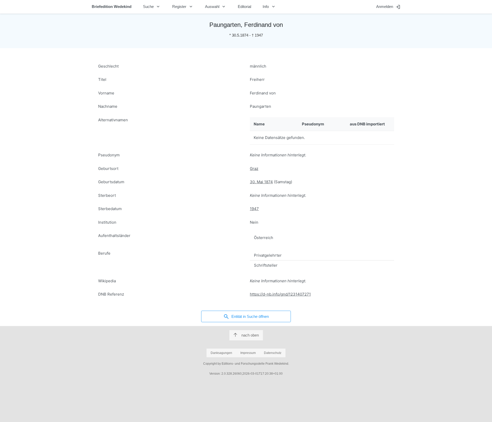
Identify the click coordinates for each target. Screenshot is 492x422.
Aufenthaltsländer (114, 235)
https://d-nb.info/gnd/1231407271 (280, 294)
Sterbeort (107, 195)
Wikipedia (107, 280)
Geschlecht (108, 66)
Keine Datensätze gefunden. (279, 137)
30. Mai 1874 (261, 181)
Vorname (106, 93)
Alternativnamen (113, 119)
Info (269, 7)
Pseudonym (109, 155)
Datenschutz (272, 353)
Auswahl (216, 7)
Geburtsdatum (111, 181)
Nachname (107, 106)
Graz (254, 168)
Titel (102, 79)
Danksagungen (221, 353)
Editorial (244, 6)
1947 (254, 208)
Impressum (248, 353)
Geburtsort (108, 168)
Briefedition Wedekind (111, 6)
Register (182, 7)
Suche (152, 7)
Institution (107, 222)
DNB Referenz (111, 294)
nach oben (250, 335)
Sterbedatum (110, 208)
